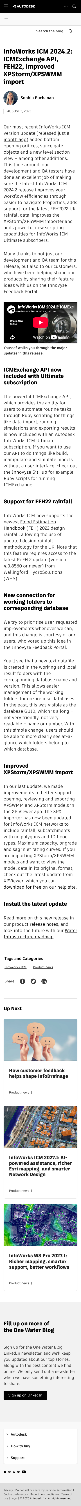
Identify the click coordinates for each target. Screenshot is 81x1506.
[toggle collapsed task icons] (66, 6)
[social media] (15, 1472)
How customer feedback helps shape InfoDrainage (38, 1073)
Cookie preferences (16, 1494)
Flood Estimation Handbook (30, 525)
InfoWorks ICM (15, 967)
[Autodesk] (24, 6)
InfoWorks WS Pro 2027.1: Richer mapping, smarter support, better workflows (39, 1261)
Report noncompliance (44, 1494)
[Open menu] (6, 19)
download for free (22, 887)
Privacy (8, 1490)
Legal (14, 1498)
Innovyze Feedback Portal (39, 647)
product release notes (35, 924)
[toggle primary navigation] (8, 6)
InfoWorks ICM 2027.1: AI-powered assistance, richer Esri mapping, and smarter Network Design (40, 1166)
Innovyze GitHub (29, 472)
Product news (43, 967)
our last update (25, 786)
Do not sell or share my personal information (43, 1490)
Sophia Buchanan (37, 98)
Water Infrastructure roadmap (40, 933)
